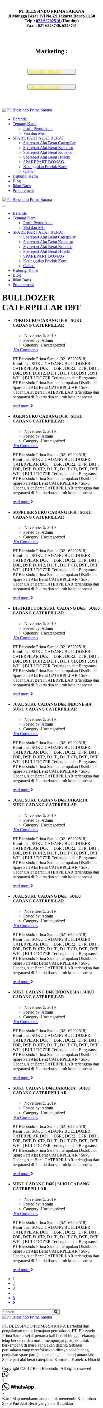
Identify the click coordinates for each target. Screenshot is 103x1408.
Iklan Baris (22, 185)
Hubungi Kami (25, 176)
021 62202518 (48, 21)
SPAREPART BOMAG (43, 162)
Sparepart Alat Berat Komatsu (48, 147)
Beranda (20, 119)
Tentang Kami (24, 124)
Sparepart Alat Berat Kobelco (47, 152)
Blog (17, 181)
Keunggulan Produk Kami (45, 166)
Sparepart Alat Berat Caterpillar (49, 143)
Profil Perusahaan (38, 128)
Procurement (23, 190)
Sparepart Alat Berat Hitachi (46, 157)
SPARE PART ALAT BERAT (38, 138)
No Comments (25, 350)
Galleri (29, 171)
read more (21, 406)
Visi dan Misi (34, 133)
